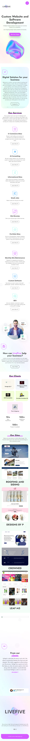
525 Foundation (8, 398)
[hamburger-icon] (27, 3)
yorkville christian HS (22, 398)
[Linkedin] (14, 729)
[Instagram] (15, 729)
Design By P (8, 386)
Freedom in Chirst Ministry (22, 386)
